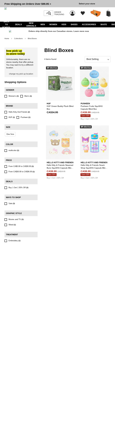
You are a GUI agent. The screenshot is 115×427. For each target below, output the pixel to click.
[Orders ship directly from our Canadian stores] (57, 31)
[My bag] (108, 13)
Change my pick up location (21, 74)
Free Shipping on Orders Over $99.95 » (27, 4)
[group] (40, 3)
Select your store (87, 4)
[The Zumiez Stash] (95, 13)
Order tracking (59, 13)
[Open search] (49, 13)
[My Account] (72, 12)
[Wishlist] (83, 13)
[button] (40, 3)
